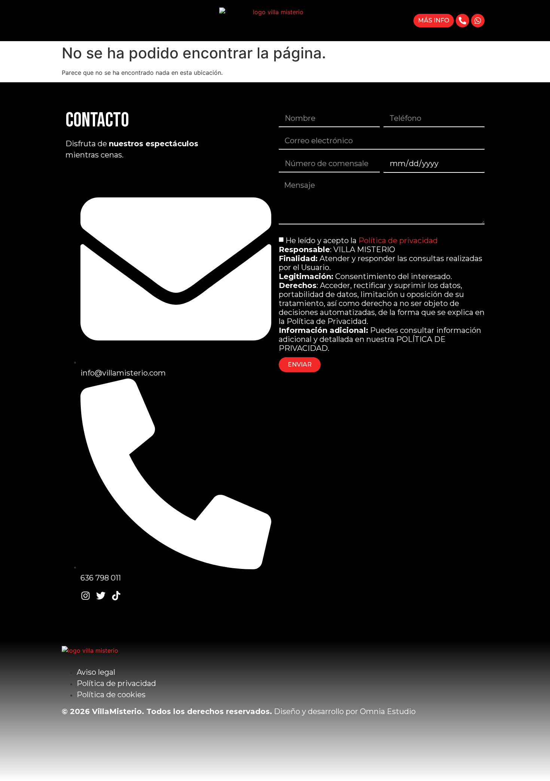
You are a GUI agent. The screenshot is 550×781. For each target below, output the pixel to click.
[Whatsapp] (478, 20)
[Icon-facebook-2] (70, 595)
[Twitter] (101, 595)
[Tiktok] (116, 595)
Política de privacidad (398, 240)
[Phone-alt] (462, 20)
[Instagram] (85, 595)
